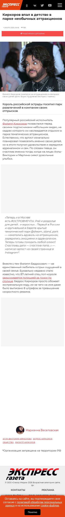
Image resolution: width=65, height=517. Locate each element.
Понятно (32, 512)
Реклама (48, 489)
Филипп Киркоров (14, 123)
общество (8, 442)
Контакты (18, 489)
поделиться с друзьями (33, 34)
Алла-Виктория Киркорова (17, 439)
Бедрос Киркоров (42, 439)
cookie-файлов (50, 505)
